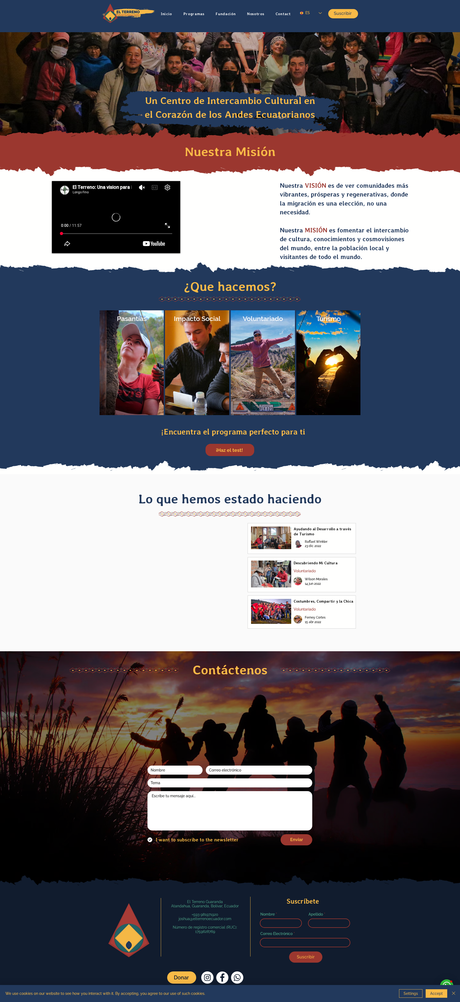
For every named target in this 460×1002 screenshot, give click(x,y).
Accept (436, 993)
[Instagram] (207, 951)
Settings (411, 993)
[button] (196, 14)
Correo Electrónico (276, 907)
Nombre (267, 887)
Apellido (316, 887)
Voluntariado (305, 571)
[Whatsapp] (237, 951)
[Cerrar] (453, 993)
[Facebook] (222, 951)
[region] (132, 362)
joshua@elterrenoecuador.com (205, 892)
